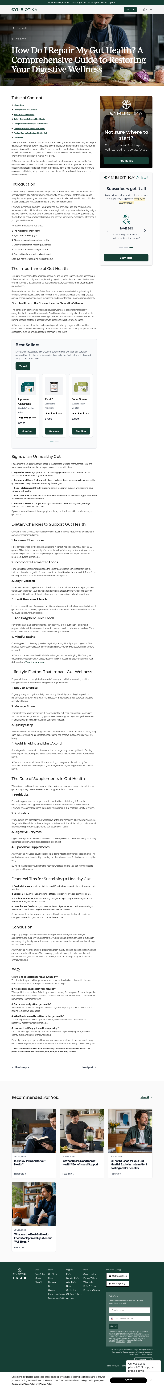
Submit (114, 1326)
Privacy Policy (45, 1384)
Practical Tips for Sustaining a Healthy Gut (30, 133)
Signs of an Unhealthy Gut (24, 114)
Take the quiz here (35, 662)
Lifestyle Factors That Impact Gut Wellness (31, 123)
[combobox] (113, 1318)
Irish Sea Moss (53, 399)
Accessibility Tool (143, 1359)
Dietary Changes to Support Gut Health (29, 119)
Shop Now (27, 431)
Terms (129, 1342)
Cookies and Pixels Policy (23, 1384)
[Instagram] (17, 1278)
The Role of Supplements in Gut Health (29, 128)
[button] (145, 231)
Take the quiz (126, 160)
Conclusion (18, 137)
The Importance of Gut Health (25, 110)
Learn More (126, 257)
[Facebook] (13, 1278)
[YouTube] (25, 1278)
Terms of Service (112, 1366)
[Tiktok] (21, 1278)
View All (22, 366)
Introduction (19, 105)
